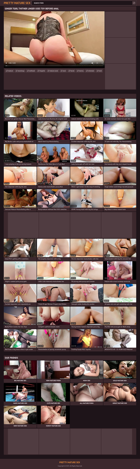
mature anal (54, 71)
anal (64, 71)
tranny (81, 71)
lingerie (42, 71)
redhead (32, 71)
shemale (91, 71)
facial (72, 71)
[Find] (134, 3)
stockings (21, 71)
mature (10, 71)
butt (100, 71)
